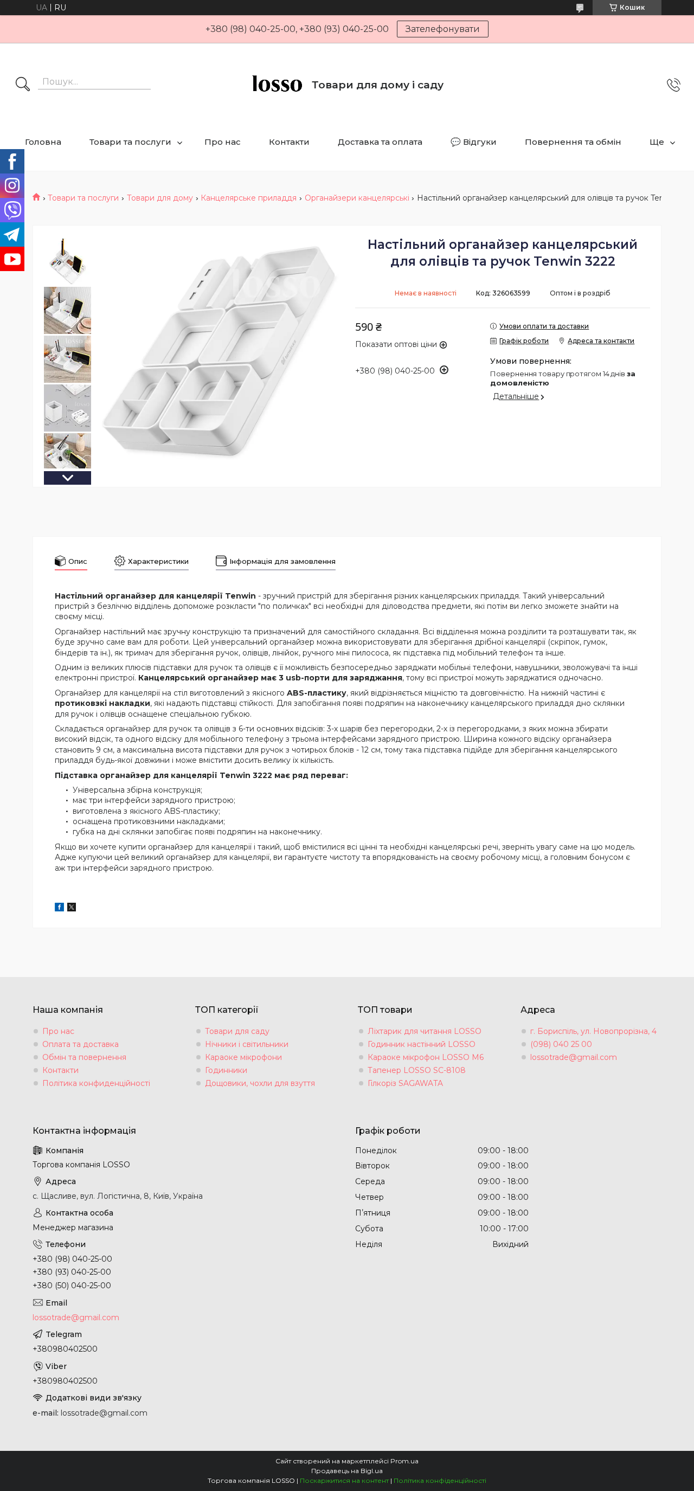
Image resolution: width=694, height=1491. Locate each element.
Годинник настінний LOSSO (421, 1044)
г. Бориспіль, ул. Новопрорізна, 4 (593, 1031)
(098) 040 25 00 (561, 1044)
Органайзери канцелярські (357, 198)
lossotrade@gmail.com (573, 1057)
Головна (43, 142)
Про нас (222, 142)
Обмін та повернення (84, 1057)
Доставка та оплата (380, 142)
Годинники (226, 1070)
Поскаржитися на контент (344, 1480)
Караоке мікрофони (243, 1057)
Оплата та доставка (80, 1044)
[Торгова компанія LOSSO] (276, 85)
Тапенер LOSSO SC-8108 (417, 1070)
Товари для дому (160, 198)
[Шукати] (23, 85)
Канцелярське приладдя (249, 198)
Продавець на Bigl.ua (347, 1471)
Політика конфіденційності (440, 1480)
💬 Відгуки (474, 142)
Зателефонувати (443, 29)
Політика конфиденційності (96, 1083)
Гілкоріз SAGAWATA (405, 1083)
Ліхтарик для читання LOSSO (424, 1031)
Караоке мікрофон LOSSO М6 (426, 1057)
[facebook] (59, 909)
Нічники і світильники (246, 1044)
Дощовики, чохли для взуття (260, 1083)
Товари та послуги (130, 142)
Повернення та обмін (573, 142)
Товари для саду (237, 1031)
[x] (71, 909)
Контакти (289, 142)
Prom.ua (404, 1461)
